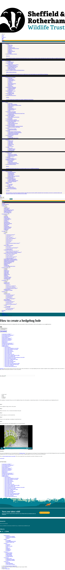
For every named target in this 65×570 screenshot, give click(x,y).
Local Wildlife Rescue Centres (13, 66)
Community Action (9, 152)
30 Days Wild (6, 276)
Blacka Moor (10, 78)
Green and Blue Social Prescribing (13, 117)
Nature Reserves (4, 76)
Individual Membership (12, 172)
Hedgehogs (2, 368)
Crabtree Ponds (10, 80)
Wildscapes (10, 52)
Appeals (7, 183)
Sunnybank (10, 85)
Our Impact (10, 46)
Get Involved (4, 280)
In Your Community (9, 118)
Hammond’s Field (11, 92)
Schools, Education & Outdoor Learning (14, 105)
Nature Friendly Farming (10, 93)
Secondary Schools (11, 122)
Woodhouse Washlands (12, 88)
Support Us (6, 551)
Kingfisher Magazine (11, 51)
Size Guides (8, 562)
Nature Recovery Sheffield (12, 119)
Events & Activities (11, 109)
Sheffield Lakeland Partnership (13, 134)
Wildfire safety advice (11, 68)
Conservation (10, 103)
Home (3, 313)
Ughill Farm (10, 94)
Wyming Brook (10, 86)
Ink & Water (8, 568)
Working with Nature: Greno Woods (14, 127)
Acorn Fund (10, 185)
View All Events (10, 146)
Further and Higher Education (13, 123)
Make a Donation (9, 182)
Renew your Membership (10, 298)
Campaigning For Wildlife (8, 290)
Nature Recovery (9, 239)
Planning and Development (12, 129)
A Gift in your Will (7, 307)
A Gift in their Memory (10, 308)
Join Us (3, 41)
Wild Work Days (8, 302)
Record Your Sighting (9, 62)
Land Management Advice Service (9, 266)
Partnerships (10, 107)
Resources (9, 153)
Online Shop (6, 561)
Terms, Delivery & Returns (10, 564)
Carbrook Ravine (11, 79)
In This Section (3, 330)
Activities (7, 147)
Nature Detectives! (11, 150)
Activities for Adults (11, 149)
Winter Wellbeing (11, 116)
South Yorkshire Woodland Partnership (14, 131)
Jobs (2, 36)
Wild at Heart (8, 246)
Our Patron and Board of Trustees (13, 48)
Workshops (10, 145)
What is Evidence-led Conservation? (12, 251)
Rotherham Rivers (11, 114)
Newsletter (10, 53)
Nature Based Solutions (12, 112)
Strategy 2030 (10, 45)
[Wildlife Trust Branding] (32, 32)
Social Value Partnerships (12, 181)
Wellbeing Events (11, 144)
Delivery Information (9, 563)
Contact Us (4, 37)
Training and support (11, 124)
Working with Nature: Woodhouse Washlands (15, 126)
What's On (7, 139)
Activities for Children (11, 148)
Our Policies (8, 550)
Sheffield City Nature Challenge (13, 64)
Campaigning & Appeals (12, 108)
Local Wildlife (8, 61)
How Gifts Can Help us (12, 187)
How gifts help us (9, 309)
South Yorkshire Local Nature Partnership (14, 132)
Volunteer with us (7, 282)
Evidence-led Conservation (10, 125)
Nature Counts (10, 63)
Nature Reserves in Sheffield (10, 77)
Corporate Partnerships (9, 177)
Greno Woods (10, 82)
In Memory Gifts (11, 186)
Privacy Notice (4, 567)
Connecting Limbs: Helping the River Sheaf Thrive (16, 113)
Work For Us (10, 50)
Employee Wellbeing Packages (13, 180)
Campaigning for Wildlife (12, 128)
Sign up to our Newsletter (44, 512)
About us (3, 43)
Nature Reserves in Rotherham (11, 87)
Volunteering (8, 157)
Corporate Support (9, 553)
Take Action (4, 151)
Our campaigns (10, 160)
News (3, 35)
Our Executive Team (11, 47)
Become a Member (9, 171)
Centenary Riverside (11, 89)
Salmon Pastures (10, 84)
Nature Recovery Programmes (11, 111)
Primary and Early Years (12, 121)
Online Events (10, 143)
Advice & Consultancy (9, 135)
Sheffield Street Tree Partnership (13, 133)
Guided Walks (10, 142)
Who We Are (10, 44)
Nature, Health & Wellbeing (12, 104)
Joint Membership (11, 173)
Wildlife (3, 60)
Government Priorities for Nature (13, 163)
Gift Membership (11, 175)
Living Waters (10, 161)
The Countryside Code (11, 69)
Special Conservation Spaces (10, 90)
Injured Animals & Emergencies (11, 65)
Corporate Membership (12, 178)
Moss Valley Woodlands (12, 83)
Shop (3, 38)
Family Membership (11, 174)
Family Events (10, 141)
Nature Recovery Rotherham (12, 155)
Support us (3, 170)
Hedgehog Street (22, 453)
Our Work (3, 101)
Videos (9, 110)
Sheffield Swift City (11, 156)
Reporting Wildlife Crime (12, 67)
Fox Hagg (9, 81)
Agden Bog (10, 91)
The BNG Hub (10, 137)
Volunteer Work (10, 140)
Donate (3, 40)
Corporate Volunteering (12, 179)
